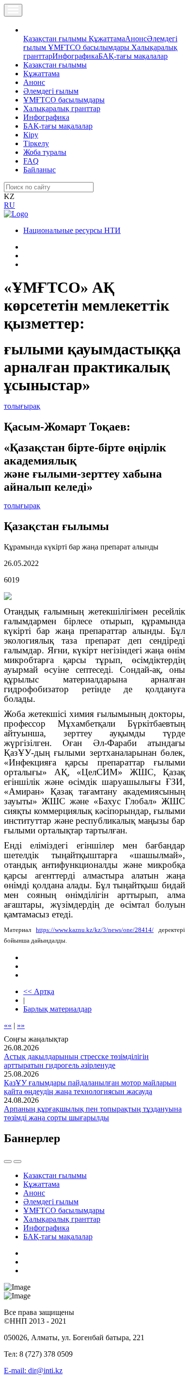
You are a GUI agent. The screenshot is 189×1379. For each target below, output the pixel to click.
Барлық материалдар (57, 1009)
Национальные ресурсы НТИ (72, 230)
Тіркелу (36, 143)
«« (8, 1025)
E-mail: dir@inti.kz (33, 1370)
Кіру (30, 135)
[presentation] (8, 1161)
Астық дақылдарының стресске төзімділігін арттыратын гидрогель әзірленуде (76, 1060)
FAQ (31, 161)
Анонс (136, 38)
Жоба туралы (44, 152)
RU (9, 205)
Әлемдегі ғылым (51, 91)
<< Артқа (38, 991)
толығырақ (22, 406)
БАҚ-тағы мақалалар (133, 56)
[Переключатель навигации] (13, 10)
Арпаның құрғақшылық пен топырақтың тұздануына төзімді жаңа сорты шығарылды (93, 1113)
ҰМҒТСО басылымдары (89, 47)
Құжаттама (107, 38)
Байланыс (39, 170)
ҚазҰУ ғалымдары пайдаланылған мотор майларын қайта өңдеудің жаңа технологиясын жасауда (90, 1087)
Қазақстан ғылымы (56, 38)
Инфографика (75, 56)
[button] (28, 30)
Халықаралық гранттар (61, 108)
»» (21, 1025)
